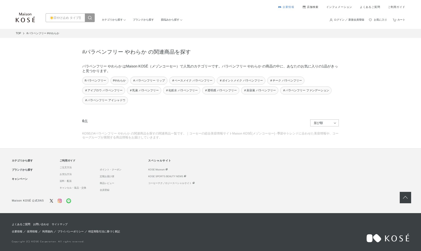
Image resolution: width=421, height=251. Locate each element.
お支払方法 (66, 174)
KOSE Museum (156, 169)
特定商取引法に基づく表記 (104, 231)
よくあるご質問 (370, 7)
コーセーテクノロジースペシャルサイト (170, 183)
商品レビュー (107, 183)
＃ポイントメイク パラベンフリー (241, 80)
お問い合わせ (41, 224)
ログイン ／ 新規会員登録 (349, 19)
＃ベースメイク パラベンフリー (192, 80)
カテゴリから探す (112, 19)
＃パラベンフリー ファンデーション (306, 90)
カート (401, 19)
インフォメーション (339, 7)
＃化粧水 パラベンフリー (182, 90)
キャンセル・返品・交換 (73, 187)
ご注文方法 (66, 167)
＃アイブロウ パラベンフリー (104, 90)
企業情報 (288, 7)
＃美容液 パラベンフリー (260, 90)
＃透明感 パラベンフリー (221, 90)
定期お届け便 (107, 176)
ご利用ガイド (396, 7)
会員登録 (104, 190)
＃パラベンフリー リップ (149, 80)
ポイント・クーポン (110, 169)
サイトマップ (60, 224)
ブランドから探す (143, 19)
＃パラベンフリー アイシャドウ (105, 100)
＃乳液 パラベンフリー (144, 90)
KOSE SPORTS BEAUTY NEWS (165, 176)
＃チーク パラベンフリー (286, 80)
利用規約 (47, 231)
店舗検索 (313, 7)
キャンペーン (20, 178)
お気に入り (380, 19)
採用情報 (32, 231)
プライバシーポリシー (70, 231)
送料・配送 (66, 181)
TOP (18, 33)
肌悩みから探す (170, 19)
